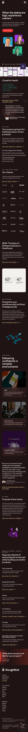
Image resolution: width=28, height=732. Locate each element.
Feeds (3, 710)
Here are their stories (9, 181)
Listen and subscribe (9, 644)
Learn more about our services (12, 146)
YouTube (4, 707)
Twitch (4, 708)
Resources (5, 678)
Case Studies (5, 677)
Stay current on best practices (12, 630)
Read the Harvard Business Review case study (13, 487)
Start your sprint (8, 589)
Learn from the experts (9, 603)
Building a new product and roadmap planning (14, 155)
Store (3, 696)
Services (4, 675)
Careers (4, 687)
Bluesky (4, 703)
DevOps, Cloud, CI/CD (8, 161)
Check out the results (9, 262)
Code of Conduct (6, 726)
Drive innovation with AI (10, 322)
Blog (3, 691)
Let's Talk (4, 680)
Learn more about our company (11, 518)
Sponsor (4, 694)
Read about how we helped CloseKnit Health (10, 101)
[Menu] (25, 2)
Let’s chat (6, 660)
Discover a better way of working (13, 616)
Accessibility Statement (16, 726)
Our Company (5, 685)
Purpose (4, 689)
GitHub (4, 705)
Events (4, 692)
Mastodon (4, 701)
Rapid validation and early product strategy (13, 153)
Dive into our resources (10, 576)
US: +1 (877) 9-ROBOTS (7, 725)
